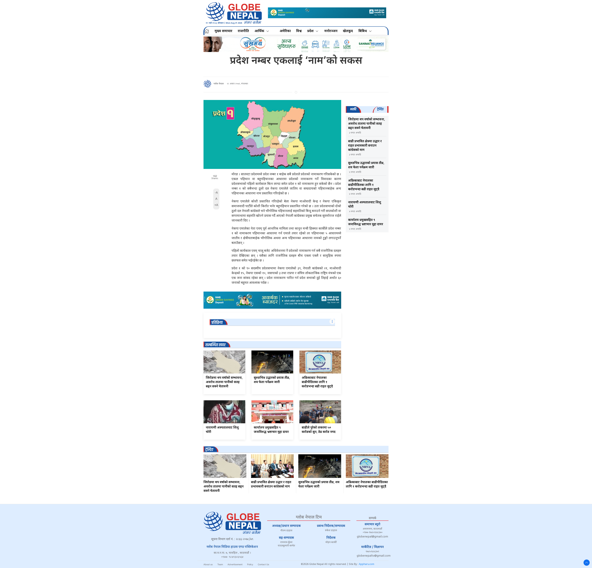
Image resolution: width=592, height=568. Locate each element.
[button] (587, 563)
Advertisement (235, 564)
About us (208, 564)
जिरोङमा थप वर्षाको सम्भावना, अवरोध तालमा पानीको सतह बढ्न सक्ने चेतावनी (224, 382)
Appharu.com (366, 564)
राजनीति (243, 31)
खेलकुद (348, 31)
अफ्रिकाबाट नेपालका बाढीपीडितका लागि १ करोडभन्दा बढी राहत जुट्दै (317, 382)
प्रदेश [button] (310, 31)
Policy (250, 564)
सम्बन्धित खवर (215, 345)
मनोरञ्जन (330, 31)
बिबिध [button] (362, 31)
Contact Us (263, 564)
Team (220, 564)
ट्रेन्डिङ (209, 450)
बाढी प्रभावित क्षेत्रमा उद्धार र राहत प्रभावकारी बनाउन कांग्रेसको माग (365, 145)
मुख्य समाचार (223, 31)
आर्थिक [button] (259, 31)
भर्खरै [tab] (353, 109)
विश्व (299, 31)
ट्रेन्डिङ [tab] (380, 109)
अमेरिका (285, 31)
